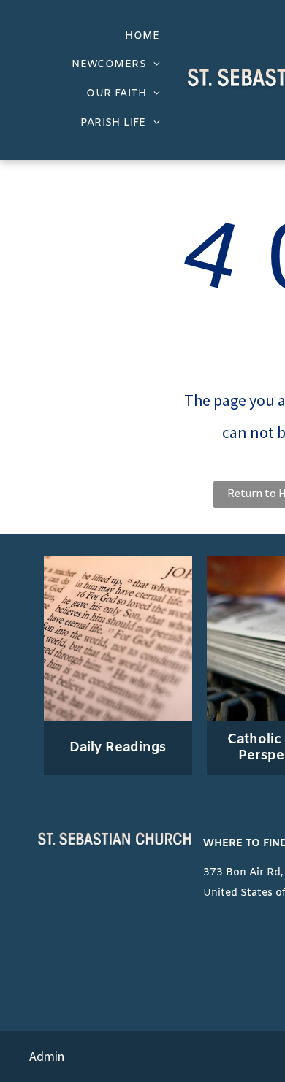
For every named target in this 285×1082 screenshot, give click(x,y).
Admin (46, 1056)
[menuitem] (142, 36)
